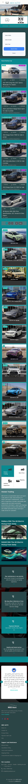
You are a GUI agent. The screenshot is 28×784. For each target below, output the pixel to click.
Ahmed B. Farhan (14, 690)
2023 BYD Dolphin (14, 340)
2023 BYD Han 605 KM (14, 320)
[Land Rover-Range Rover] (14, 113)
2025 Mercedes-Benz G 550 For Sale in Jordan (13, 162)
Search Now (14, 49)
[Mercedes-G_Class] (12, 165)
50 (16, 223)
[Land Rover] (5, 113)
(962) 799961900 (7, 769)
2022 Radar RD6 (14, 243)
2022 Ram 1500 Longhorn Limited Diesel (14, 436)
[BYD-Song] (7, 86)
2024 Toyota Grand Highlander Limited (14, 376)
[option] (14, 679)
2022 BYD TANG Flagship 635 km (14, 301)
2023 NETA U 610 (14, 359)
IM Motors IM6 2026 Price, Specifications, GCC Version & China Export (13, 213)
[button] (3, 532)
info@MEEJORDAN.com (9, 771)
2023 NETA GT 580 (14, 398)
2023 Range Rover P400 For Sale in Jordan (13, 136)
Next (20, 223)
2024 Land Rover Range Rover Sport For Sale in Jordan (14, 110)
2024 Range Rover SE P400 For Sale (13, 187)
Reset (14, 53)
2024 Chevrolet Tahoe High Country (14, 260)
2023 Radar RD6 (14, 279)
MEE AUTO (19, 779)
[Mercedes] (5, 165)
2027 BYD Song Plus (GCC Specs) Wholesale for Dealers (12, 84)
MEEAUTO (18, 781)
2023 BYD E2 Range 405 (14, 417)
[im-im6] (6, 217)
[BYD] (4, 86)
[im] (3, 217)
